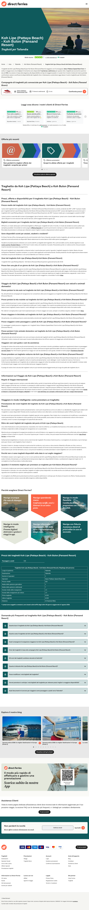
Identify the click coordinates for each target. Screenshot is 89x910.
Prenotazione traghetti (7, 868)
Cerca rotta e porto (6, 863)
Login (47, 858)
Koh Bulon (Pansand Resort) (33, 64)
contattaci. (75, 901)
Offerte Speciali (36, 228)
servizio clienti (6, 350)
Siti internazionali (6, 883)
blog (61, 275)
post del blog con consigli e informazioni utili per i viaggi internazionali (60, 391)
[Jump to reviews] (44, 57)
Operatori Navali (5, 861)
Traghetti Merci (28, 861)
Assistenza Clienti (73, 863)
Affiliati (25, 878)
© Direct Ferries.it (5, 898)
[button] (45, 626)
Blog (69, 858)
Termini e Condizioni (51, 883)
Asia (10, 64)
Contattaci (71, 861)
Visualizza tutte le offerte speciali (44, 174)
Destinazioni (4, 858)
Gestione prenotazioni (52, 861)
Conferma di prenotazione (53, 863)
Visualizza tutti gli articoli (44, 752)
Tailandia (17, 64)
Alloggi (25, 858)
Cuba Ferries (71, 878)
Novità (3, 880)
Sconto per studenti (6, 885)
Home (3, 64)
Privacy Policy (49, 878)
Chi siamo (4, 878)
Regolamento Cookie (51, 880)
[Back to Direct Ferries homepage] (14, 3)
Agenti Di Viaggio (28, 880)
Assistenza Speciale (77, 350)
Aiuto (69, 866)
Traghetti (70, 880)
